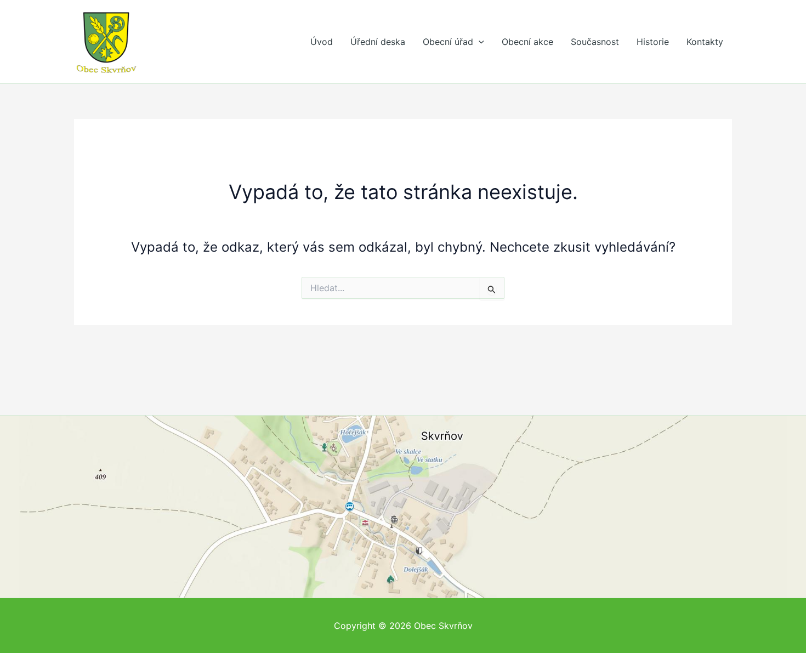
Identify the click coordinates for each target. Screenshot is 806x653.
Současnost (595, 41)
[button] (478, 42)
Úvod (321, 41)
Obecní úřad (448, 41)
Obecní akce (527, 41)
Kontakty (704, 41)
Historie (653, 41)
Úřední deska (377, 41)
